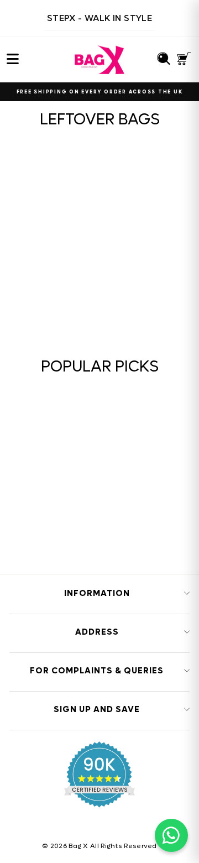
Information (97, 593)
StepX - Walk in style (99, 18)
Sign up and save (97, 709)
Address (97, 631)
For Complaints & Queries (97, 670)
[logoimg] (99, 59)
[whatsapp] (171, 835)
